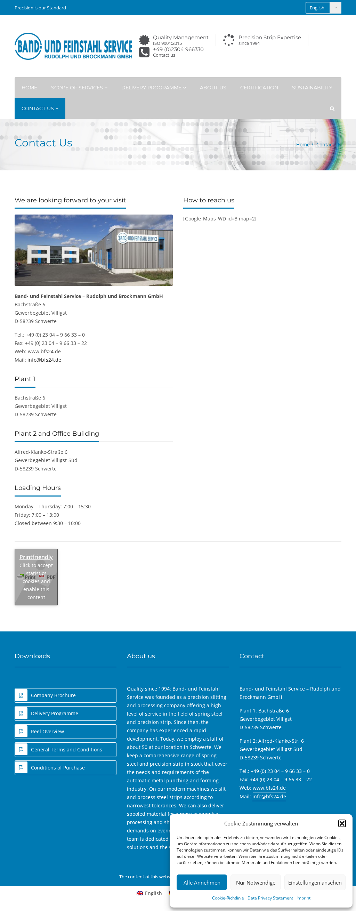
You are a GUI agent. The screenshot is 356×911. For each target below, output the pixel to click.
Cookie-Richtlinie (228, 898)
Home (29, 87)
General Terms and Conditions (66, 749)
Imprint (303, 898)
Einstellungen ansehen (315, 882)
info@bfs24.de (44, 359)
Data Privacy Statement (270, 898)
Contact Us (38, 108)
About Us (213, 87)
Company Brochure (53, 695)
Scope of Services (77, 87)
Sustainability (312, 87)
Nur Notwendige (255, 882)
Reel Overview (47, 731)
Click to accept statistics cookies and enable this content (36, 581)
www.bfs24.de (269, 787)
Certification (259, 87)
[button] (342, 823)
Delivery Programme (152, 87)
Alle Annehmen (202, 882)
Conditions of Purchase (58, 767)
